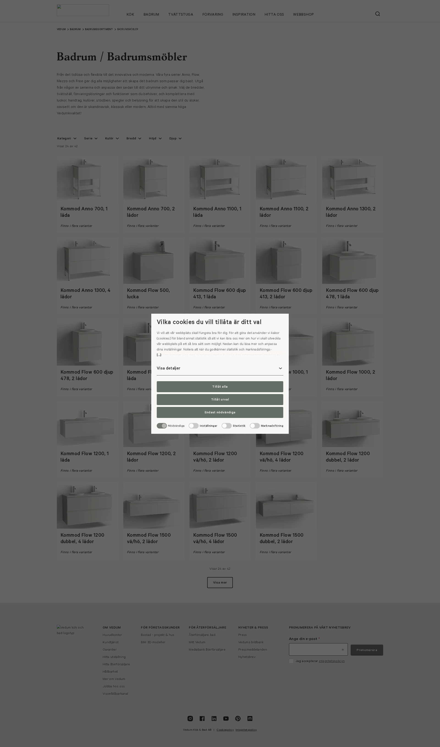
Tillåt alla (220, 387)
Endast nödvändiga (220, 412)
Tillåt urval (220, 399)
